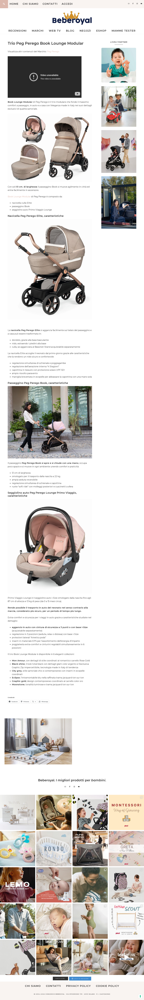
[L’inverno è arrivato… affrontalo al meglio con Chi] (53, 884)
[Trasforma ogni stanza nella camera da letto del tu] (90, 848)
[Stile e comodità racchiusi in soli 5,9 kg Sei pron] (90, 812)
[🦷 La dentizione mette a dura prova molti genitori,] (17, 848)
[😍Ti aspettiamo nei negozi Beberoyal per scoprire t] (53, 921)
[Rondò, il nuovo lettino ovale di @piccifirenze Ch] (53, 848)
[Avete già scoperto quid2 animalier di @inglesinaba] (17, 957)
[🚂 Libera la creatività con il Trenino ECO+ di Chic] (90, 957)
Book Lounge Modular (19, 196)
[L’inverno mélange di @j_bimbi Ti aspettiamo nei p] (90, 921)
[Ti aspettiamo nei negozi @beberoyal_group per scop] (90, 884)
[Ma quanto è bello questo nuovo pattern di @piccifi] (126, 848)
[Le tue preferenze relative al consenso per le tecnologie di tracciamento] (140, 996)
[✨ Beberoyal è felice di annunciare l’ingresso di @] (17, 812)
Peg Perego (53, 51)
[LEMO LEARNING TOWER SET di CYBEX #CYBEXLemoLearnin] (17, 884)
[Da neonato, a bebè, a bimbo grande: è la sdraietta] (53, 957)
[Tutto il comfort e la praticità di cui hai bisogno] (53, 812)
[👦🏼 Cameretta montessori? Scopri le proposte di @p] (126, 921)
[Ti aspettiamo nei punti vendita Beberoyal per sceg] (126, 884)
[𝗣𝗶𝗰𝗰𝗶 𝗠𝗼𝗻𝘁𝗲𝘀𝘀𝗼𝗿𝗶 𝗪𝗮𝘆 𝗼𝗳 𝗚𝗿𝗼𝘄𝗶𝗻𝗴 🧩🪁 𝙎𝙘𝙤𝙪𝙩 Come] (126, 812)
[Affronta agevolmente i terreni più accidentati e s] (17, 921)
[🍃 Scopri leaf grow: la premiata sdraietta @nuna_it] (126, 957)
